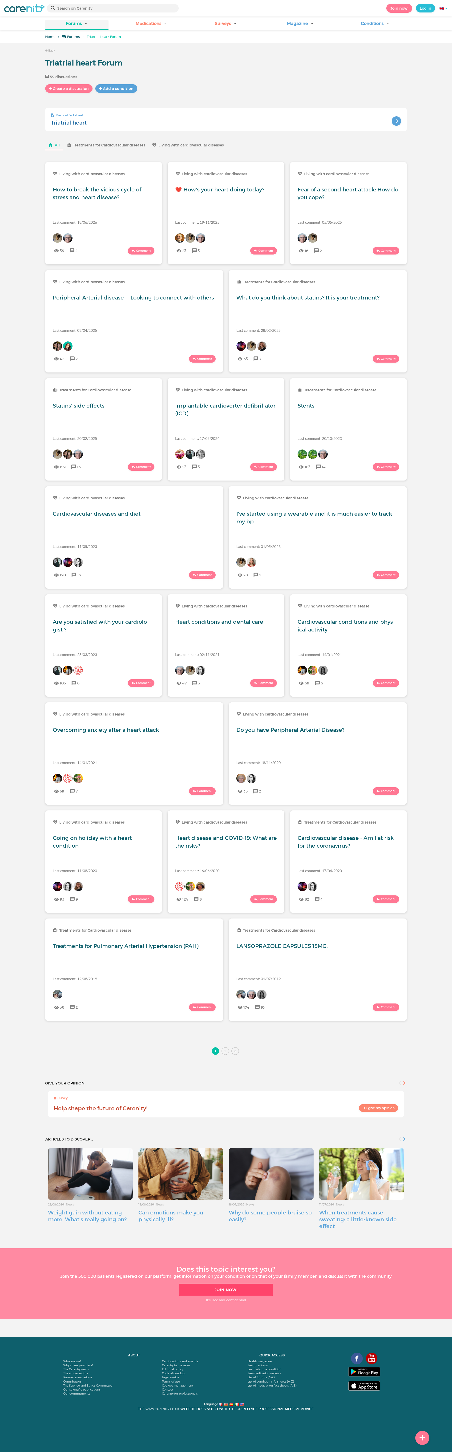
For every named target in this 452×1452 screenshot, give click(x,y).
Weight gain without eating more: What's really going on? (87, 1216)
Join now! (399, 8)
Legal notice (170, 1377)
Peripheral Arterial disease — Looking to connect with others (133, 297)
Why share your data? (78, 1365)
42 (62, 358)
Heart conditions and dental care (219, 622)
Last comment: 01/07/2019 (258, 978)
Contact (167, 1389)
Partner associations (77, 1377)
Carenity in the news (176, 1365)
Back (51, 50)
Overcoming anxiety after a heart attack (106, 730)
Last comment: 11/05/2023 (75, 546)
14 (324, 467)
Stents (306, 405)
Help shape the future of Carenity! (100, 1108)
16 (306, 250)
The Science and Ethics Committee (87, 1385)
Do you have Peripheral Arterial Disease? (290, 730)
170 (63, 575)
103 (63, 683)
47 (184, 683)
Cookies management (177, 1385)
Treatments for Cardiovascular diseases (109, 145)
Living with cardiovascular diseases (191, 145)
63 (245, 358)
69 (307, 683)
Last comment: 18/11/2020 (258, 762)
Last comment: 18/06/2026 (75, 222)
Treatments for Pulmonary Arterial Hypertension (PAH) (125, 946)
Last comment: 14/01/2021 (320, 654)
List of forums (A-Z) (261, 1377)
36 (62, 1007)
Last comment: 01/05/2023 (258, 546)
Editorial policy (172, 1369)
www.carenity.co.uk (162, 1409)
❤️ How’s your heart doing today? (219, 189)
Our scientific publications (82, 1389)
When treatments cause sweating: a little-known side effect (358, 1219)
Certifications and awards (180, 1361)
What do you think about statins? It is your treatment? (307, 297)
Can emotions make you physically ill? (170, 1216)
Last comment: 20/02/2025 (75, 438)
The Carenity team (76, 1369)
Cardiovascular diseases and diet (97, 513)
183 (308, 467)
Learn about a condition (264, 1369)
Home (50, 37)
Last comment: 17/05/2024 (197, 438)
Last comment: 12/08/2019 (75, 978)
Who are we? (72, 1361)
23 (184, 250)
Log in (425, 8)
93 (62, 899)
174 (246, 1007)
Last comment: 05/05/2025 (320, 222)
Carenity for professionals (180, 1393)
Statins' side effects (79, 405)
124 (185, 899)
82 (307, 899)
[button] (77, 25)
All (57, 145)
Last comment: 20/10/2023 (320, 438)
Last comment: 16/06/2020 (197, 870)
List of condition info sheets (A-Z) (271, 1381)
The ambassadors (75, 1373)
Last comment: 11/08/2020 (75, 870)
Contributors (72, 1381)
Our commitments (76, 1393)
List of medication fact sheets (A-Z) (272, 1385)
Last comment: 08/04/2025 (75, 330)
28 (245, 575)
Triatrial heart (69, 122)
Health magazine (260, 1361)
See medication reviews (264, 1373)
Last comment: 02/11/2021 (197, 654)
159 (63, 467)
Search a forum (258, 1365)
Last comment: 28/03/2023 (75, 654)
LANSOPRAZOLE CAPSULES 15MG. (282, 946)
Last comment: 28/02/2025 (258, 330)
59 (62, 791)
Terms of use (171, 1381)
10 (263, 1007)
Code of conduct (174, 1373)
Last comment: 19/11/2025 (197, 222)
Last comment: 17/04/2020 (320, 870)
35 (62, 250)
